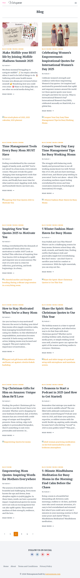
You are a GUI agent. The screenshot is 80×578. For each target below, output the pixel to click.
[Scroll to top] (75, 575)
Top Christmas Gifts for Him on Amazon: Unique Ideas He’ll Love (19, 392)
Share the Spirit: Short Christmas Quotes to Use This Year (58, 313)
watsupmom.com (52, 574)
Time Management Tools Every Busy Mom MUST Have (19, 150)
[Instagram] (37, 554)
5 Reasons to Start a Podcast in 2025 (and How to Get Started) (59, 392)
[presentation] (20, 34)
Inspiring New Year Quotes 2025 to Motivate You (18, 233)
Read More (8, 94)
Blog (4, 49)
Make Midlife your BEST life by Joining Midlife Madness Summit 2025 (19, 57)
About (13, 566)
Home (9, 49)
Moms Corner (18, 49)
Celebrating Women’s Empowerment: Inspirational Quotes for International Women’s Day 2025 (58, 61)
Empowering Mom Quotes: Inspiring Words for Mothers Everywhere (19, 475)
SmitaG (7, 65)
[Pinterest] (42, 554)
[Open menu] (76, 3)
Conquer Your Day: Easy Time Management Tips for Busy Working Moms (59, 150)
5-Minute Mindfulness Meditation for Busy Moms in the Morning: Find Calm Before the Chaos (57, 479)
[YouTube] (48, 554)
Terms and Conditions (28, 566)
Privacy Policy (46, 566)
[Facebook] (32, 554)
